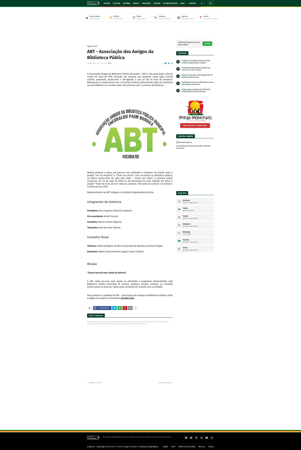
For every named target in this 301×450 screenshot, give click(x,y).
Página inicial (92, 46)
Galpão (165, 447)
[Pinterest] (125, 308)
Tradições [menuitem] (146, 3)
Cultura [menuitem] (116, 3)
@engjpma (154, 447)
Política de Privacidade (186, 447)
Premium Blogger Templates (126, 447)
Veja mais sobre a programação (195, 125)
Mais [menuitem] (182, 3)
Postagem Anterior (95, 383)
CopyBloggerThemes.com (105, 447)
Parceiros (201, 447)
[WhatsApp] (172, 63)
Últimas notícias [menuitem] (170, 3)
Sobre (173, 447)
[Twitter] (169, 63)
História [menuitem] (126, 3)
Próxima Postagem (165, 383)
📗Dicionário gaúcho (184, 142)
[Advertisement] (150, 29)
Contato (211, 447)
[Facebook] (165, 63)
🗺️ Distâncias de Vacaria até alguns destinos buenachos (193, 147)
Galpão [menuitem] (107, 3)
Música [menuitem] (136, 3)
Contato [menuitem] (192, 3)
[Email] (130, 308)
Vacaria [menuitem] (157, 3)
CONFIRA (207, 43)
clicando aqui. (127, 298)
